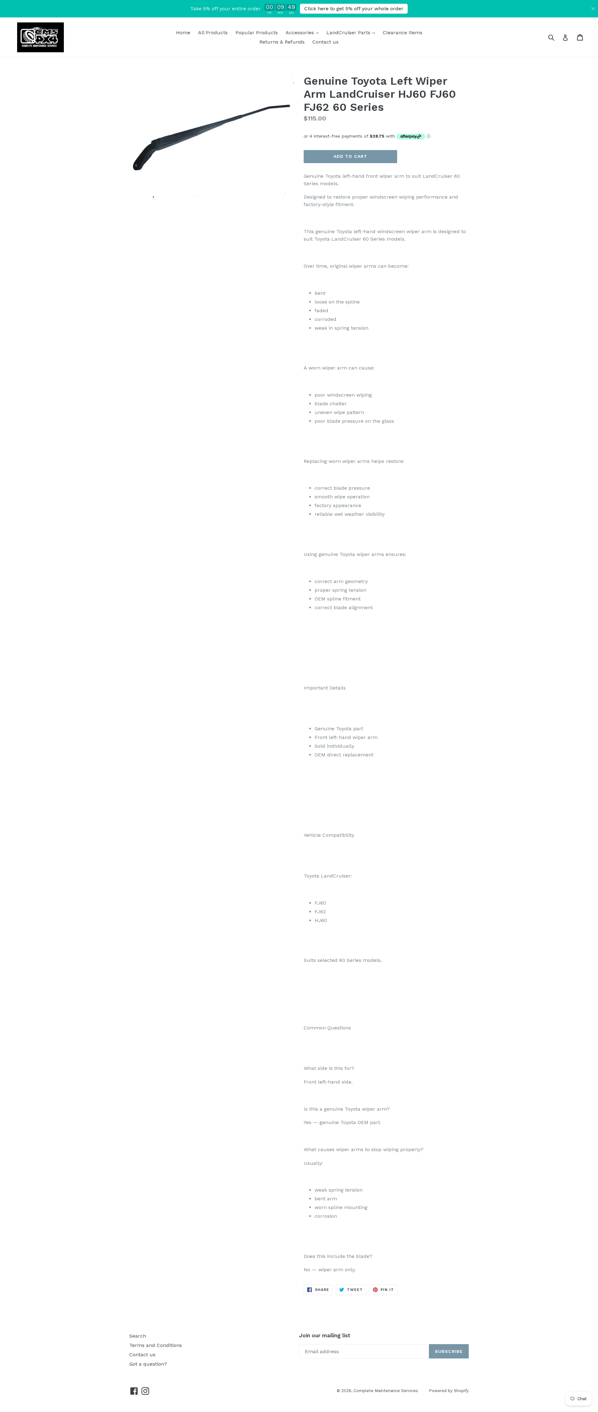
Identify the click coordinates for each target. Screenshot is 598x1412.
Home (183, 32)
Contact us (325, 42)
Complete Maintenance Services (386, 1390)
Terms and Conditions (155, 1345)
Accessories (304, 32)
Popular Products (256, 32)
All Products (213, 32)
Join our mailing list (324, 1335)
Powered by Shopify (449, 1390)
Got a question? (148, 1364)
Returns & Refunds (282, 42)
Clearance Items (402, 32)
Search (137, 1336)
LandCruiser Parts (352, 32)
